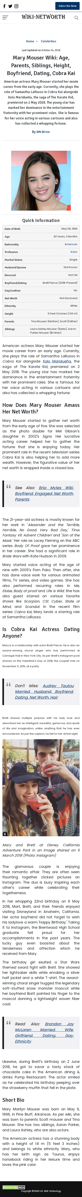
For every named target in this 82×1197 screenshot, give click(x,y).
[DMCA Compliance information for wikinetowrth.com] (41, 1187)
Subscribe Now (67, 6)
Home (30, 41)
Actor (73, 252)
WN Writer (43, 132)
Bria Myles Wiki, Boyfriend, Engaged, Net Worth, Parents (44, 493)
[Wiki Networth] (42, 17)
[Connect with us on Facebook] (4, 6)
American (71, 244)
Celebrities (48, 41)
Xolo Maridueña (57, 361)
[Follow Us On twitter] (10, 6)
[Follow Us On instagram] (16, 6)
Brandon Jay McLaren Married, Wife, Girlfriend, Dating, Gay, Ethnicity (44, 1032)
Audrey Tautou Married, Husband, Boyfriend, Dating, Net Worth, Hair (44, 691)
